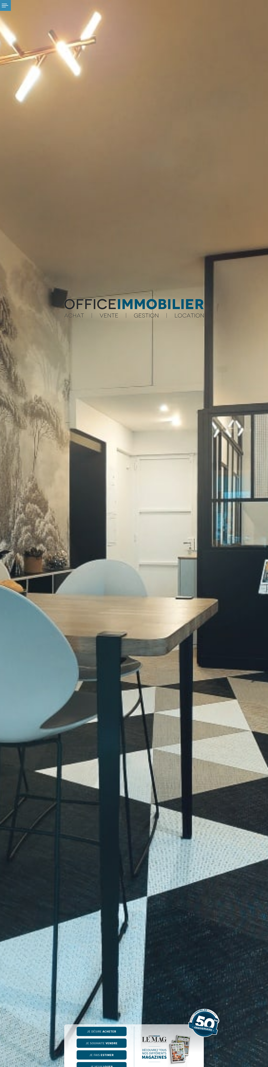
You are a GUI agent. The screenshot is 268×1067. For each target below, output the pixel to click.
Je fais (101, 1055)
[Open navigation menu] (5, 5)
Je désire (101, 1031)
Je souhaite (102, 1043)
